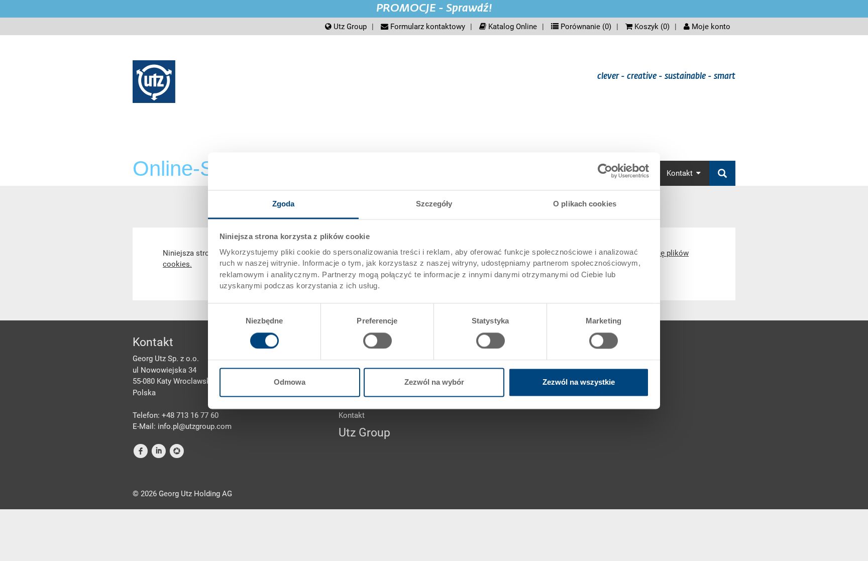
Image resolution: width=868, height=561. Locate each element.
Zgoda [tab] (283, 203)
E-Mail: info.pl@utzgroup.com (182, 426)
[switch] (377, 340)
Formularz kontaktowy (426, 26)
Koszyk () (651, 26)
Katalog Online (511, 26)
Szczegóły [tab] (434, 203)
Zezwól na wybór (434, 382)
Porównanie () (585, 26)
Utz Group (349, 26)
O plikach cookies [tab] (584, 203)
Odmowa (289, 382)
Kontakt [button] (680, 173)
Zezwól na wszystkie (578, 382)
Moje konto (710, 26)
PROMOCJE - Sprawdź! (434, 8)
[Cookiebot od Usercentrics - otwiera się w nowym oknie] (605, 170)
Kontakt (352, 415)
